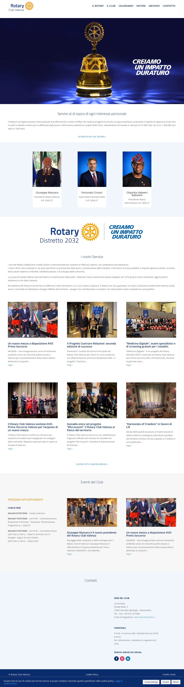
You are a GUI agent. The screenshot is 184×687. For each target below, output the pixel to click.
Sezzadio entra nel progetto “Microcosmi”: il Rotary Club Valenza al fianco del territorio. (91, 427)
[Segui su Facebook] (116, 658)
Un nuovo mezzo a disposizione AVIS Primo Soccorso (30, 345)
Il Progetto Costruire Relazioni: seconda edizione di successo (91, 345)
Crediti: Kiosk (169, 674)
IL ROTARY (98, 6)
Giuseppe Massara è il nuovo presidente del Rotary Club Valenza (91, 534)
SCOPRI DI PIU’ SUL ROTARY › (92, 136)
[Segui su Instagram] (122, 658)
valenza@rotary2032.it (144, 617)
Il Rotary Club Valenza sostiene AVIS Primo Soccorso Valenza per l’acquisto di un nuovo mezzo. (33, 427)
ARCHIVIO (154, 6)
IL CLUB (111, 6)
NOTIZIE (141, 6)
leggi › (11, 364)
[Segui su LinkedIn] (128, 658)
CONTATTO (169, 6)
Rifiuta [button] (176, 682)
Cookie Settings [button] (151, 682)
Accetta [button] (166, 682)
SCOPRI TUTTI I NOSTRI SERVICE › (92, 464)
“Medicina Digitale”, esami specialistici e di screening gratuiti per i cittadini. (150, 345)
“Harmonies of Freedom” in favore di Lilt (149, 425)
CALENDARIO (126, 6)
